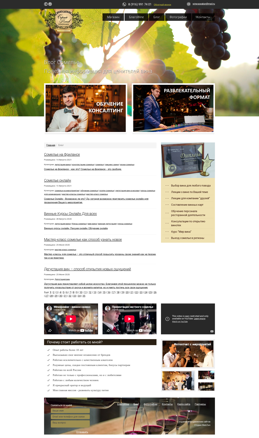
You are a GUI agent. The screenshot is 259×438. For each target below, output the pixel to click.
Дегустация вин (62, 279)
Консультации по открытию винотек (188, 223)
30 (60, 295)
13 (94, 292)
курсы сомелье (125, 223)
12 (90, 292)
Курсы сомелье (79, 223)
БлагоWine (136, 17)
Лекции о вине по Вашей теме (189, 192)
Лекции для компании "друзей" (190, 198)
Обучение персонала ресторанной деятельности (188, 213)
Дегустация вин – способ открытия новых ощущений (87, 269)
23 (141, 292)
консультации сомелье (83, 164)
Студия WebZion (202, 425)
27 (46, 295)
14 (99, 292)
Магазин (113, 17)
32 (70, 295)
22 (136, 292)
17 (113, 292)
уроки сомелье (127, 164)
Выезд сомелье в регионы (187, 238)
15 (104, 292)
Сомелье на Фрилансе (62, 154)
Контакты (203, 17)
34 (79, 295)
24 (145, 292)
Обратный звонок (162, 4)
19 (122, 292)
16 (108, 292)
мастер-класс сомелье (97, 194)
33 (74, 295)
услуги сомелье (106, 190)
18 (118, 292)
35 (84, 295)
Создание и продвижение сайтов (193, 421)
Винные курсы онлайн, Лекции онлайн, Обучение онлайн (76, 228)
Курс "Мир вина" (181, 231)
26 (155, 292)
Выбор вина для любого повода (191, 185)
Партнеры (200, 404)
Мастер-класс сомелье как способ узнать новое (83, 239)
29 (56, 295)
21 (132, 292)
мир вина (92, 223)
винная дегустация (107, 223)
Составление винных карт (187, 204)
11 (85, 292)
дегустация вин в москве (127, 190)
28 (51, 295)
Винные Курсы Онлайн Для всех (70, 214)
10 (80, 292)
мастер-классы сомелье (73, 194)
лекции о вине (112, 164)
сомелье (99, 164)
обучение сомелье (89, 190)
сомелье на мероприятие (67, 190)
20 (127, 292)
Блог (156, 17)
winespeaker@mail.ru (204, 3)
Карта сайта (183, 404)
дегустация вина (63, 164)
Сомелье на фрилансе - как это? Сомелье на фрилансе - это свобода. (83, 169)
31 (65, 295)
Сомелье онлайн (57, 180)
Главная (50, 145)
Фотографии (178, 17)
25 (150, 292)
